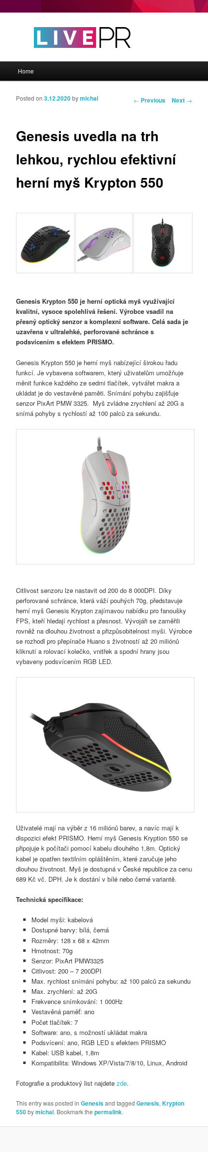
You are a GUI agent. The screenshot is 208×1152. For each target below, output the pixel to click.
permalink (108, 1112)
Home (26, 71)
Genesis (92, 1103)
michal (89, 98)
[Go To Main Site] (65, 56)
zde (122, 1083)
